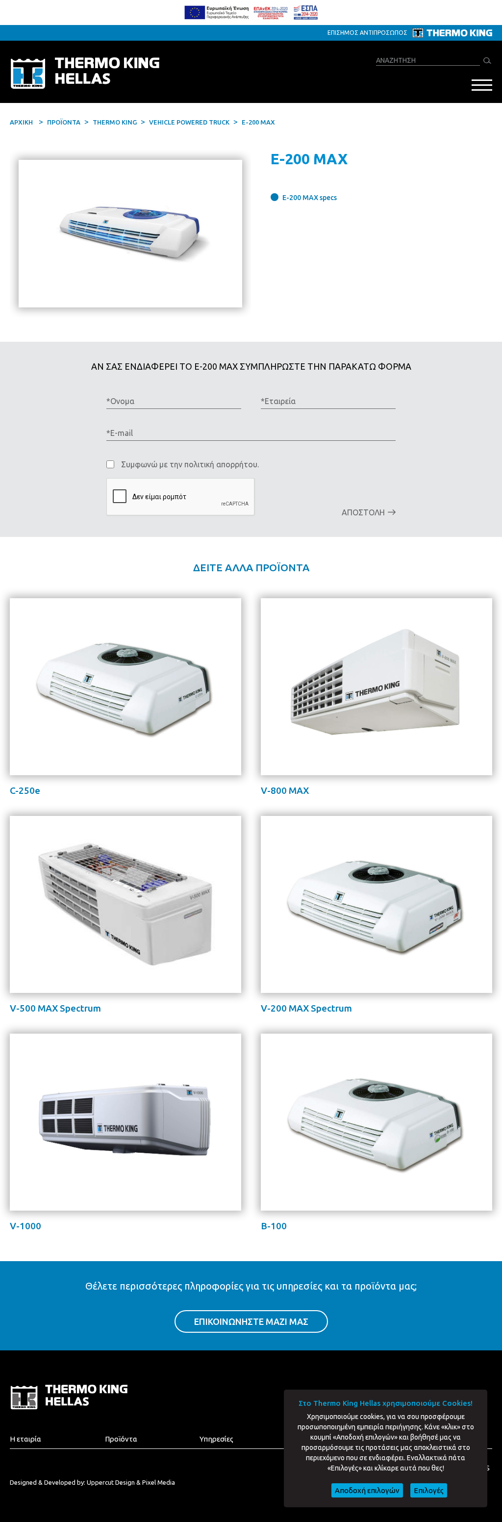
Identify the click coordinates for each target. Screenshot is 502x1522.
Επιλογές (429, 1490)
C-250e (25, 790)
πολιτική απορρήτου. (221, 464)
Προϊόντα (121, 1439)
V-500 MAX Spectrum (55, 1008)
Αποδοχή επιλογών (367, 1490)
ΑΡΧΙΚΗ (21, 122)
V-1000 (25, 1225)
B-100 (274, 1225)
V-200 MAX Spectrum (306, 1008)
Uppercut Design (111, 1482)
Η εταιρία (25, 1439)
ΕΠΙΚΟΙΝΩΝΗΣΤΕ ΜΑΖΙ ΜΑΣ (251, 1321)
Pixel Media (158, 1482)
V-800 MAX (285, 790)
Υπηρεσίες (216, 1439)
